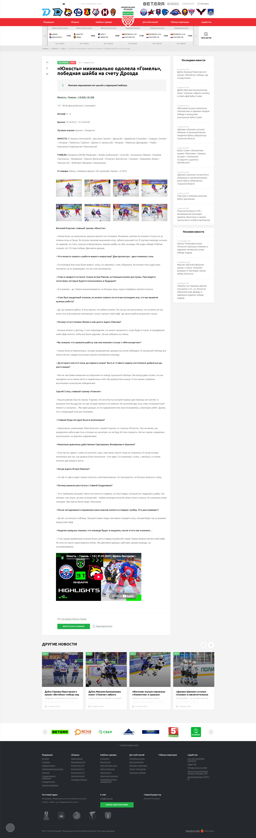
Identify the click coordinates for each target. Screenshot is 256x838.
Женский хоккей (78, 776)
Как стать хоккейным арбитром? (196, 760)
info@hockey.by (106, 799)
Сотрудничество (48, 782)
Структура (46, 762)
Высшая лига (105, 762)
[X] (47, 75)
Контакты (45, 773)
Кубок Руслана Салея (108, 766)
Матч (63, 48)
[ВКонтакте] (47, 63)
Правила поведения (50, 785)
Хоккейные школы (137, 759)
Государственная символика (48, 777)
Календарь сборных (79, 779)
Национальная (77, 759)
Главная (45, 48)
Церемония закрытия (109, 776)
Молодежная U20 (78, 762)
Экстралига (63, 62)
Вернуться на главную (73, 626)
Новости (54, 48)
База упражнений (136, 762)
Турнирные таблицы (137, 773)
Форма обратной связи (117, 805)
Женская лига (105, 773)
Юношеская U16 (77, 773)
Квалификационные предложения (108, 781)
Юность (75, 619)
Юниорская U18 (77, 766)
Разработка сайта (193, 831)
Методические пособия (197, 768)
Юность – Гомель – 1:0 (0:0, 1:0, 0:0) (75, 97)
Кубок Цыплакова (107, 769)
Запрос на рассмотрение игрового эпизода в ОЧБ (198, 772)
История (45, 759)
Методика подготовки (138, 766)
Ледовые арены (48, 766)
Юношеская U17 (77, 769)
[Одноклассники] (47, 69)
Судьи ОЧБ (192, 764)
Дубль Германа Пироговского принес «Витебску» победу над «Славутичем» (62, 694)
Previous (45, 36)
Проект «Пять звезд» (137, 769)
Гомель (83, 619)
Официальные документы (52, 769)
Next (196, 36)
